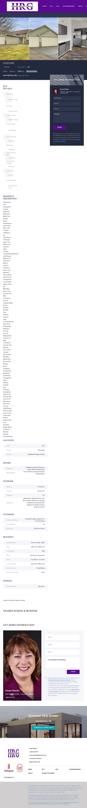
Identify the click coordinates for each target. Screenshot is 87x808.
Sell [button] (58, 6)
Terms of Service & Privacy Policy (69, 802)
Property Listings (51, 804)
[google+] (22, 786)
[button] (30, 770)
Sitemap (59, 804)
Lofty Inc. (37, 802)
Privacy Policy (61, 141)
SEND (73, 672)
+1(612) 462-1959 (64, 93)
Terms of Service (74, 689)
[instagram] (18, 786)
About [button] (80, 6)
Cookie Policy (32, 804)
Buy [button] (51, 6)
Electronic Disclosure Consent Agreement (59, 680)
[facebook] (5, 786)
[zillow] (14, 786)
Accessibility (65, 804)
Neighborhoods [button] (69, 6)
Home (45, 6)
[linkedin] (10, 786)
